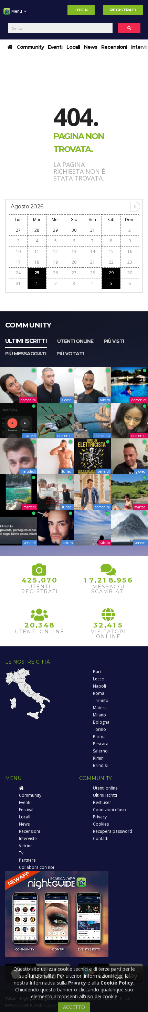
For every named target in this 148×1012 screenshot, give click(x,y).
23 (129, 262)
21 (92, 262)
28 (36, 230)
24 (18, 273)
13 (74, 251)
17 (18, 262)
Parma (99, 736)
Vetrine (26, 846)
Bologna (101, 722)
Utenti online (75, 341)
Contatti (100, 838)
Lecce (98, 679)
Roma (98, 693)
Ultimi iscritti (26, 341)
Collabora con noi (36, 867)
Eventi (55, 47)
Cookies (101, 824)
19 (55, 262)
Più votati (70, 353)
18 (36, 262)
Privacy (100, 817)
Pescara (100, 744)
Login (81, 10)
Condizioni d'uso (109, 810)
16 (129, 251)
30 (74, 230)
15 (111, 251)
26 (55, 273)
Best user (102, 802)
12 (55, 251)
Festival (26, 810)
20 (74, 262)
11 (36, 251)
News (90, 47)
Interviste (28, 838)
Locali (73, 47)
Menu (16, 11)
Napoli (99, 686)
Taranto (100, 700)
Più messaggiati (25, 353)
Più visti (114, 341)
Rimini (99, 758)
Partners (27, 860)
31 (92, 230)
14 (92, 251)
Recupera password (112, 831)
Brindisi (100, 765)
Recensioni (114, 47)
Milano (99, 715)
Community (30, 47)
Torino (99, 729)
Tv (21, 853)
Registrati (123, 10)
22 (111, 262)
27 (18, 230)
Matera (100, 708)
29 (55, 230)
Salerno (100, 751)
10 (18, 251)
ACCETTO (74, 1007)
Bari (97, 672)
